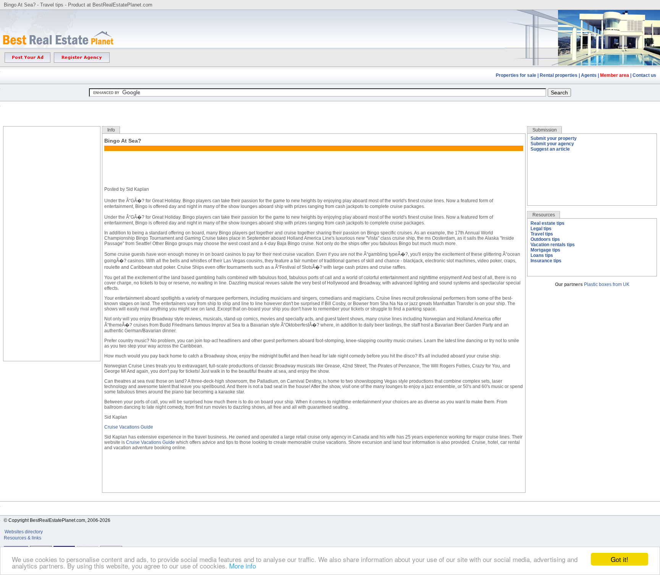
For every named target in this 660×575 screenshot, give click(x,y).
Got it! (619, 559)
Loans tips (542, 255)
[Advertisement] (330, 108)
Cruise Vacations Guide (128, 427)
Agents (589, 75)
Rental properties (559, 75)
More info (242, 565)
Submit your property (554, 138)
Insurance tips (546, 260)
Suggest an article (550, 149)
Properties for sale (516, 75)
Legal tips (541, 228)
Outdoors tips (545, 239)
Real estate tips (548, 223)
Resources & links (22, 538)
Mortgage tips (545, 250)
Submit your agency (552, 143)
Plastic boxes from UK (606, 284)
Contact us (644, 75)
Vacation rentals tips (553, 244)
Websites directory (24, 531)
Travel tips (542, 234)
